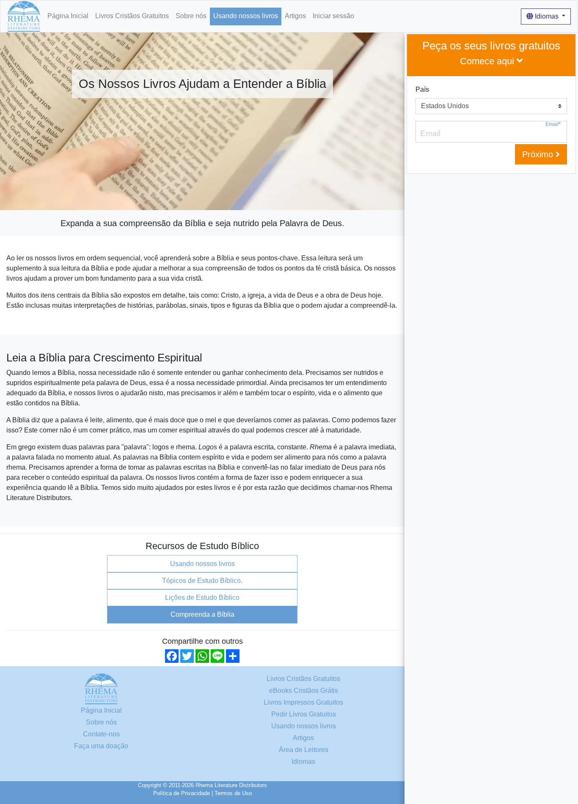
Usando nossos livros (245, 15)
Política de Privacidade (181, 793)
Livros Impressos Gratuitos (303, 702)
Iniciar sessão (333, 15)
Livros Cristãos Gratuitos (132, 15)
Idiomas (546, 16)
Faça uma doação (101, 745)
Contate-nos (101, 734)
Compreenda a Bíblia (202, 614)
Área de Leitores (303, 749)
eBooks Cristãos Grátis (303, 690)
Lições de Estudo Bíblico (202, 597)
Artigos (295, 15)
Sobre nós (191, 15)
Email (553, 124)
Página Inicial (67, 15)
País (422, 89)
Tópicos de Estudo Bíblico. (202, 580)
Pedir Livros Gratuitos (303, 714)
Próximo (539, 154)
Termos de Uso (233, 793)
